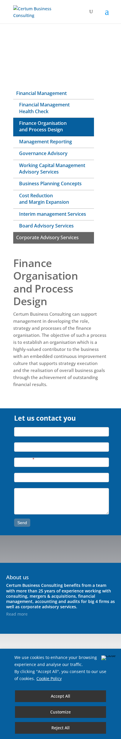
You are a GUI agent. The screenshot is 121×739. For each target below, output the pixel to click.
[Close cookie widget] (108, 657)
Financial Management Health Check (44, 107)
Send (22, 522)
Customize (60, 712)
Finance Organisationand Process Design (43, 126)
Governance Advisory (43, 153)
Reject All (60, 727)
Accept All (60, 696)
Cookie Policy (49, 678)
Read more (17, 614)
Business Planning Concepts (50, 183)
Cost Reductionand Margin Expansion (44, 198)
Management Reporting (45, 141)
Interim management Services (52, 214)
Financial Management (41, 93)
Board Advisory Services (46, 225)
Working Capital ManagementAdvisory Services (52, 168)
